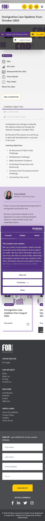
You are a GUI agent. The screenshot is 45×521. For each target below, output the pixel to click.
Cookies (5, 417)
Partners (5, 395)
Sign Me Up (22, 488)
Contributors (7, 392)
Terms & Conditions (10, 412)
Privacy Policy (8, 415)
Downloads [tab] (13, 111)
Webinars (6, 401)
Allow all (22, 275)
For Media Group (5, 1)
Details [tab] (22, 235)
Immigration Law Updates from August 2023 (15, 312)
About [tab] (36, 235)
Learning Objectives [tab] (13, 106)
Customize (21, 282)
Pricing (5, 379)
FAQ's (4, 373)
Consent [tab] (8, 235)
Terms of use (7, 420)
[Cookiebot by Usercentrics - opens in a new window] (32, 229)
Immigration (9, 304)
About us (6, 376)
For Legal (6, 362)
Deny (22, 290)
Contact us (6, 381)
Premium (8, 56)
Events (5, 398)
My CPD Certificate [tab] (16, 116)
